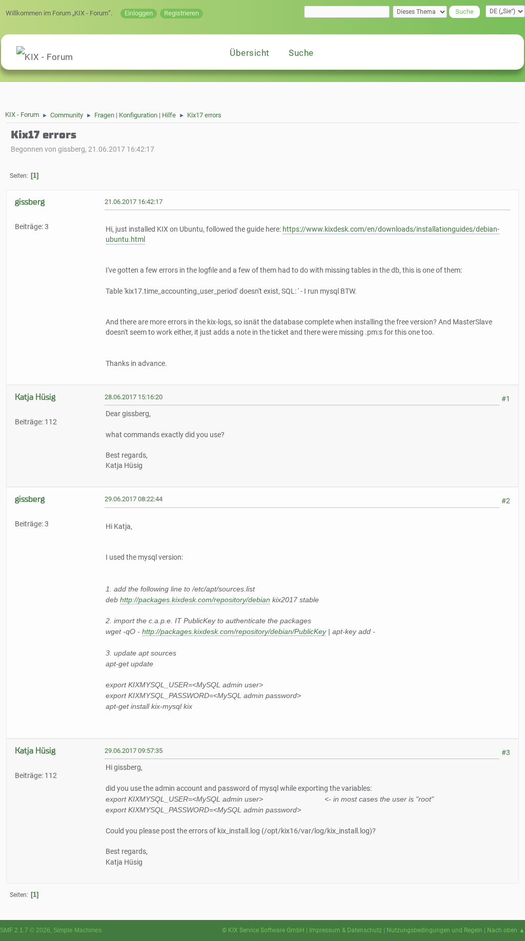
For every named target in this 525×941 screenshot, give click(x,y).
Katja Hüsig (35, 397)
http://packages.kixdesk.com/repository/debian (195, 600)
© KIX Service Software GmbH (263, 930)
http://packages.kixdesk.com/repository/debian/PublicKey (234, 631)
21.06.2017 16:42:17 (134, 202)
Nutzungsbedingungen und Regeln (434, 930)
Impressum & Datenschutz (345, 930)
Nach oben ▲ (506, 930)
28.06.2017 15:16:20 (134, 397)
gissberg (30, 201)
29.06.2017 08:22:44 (134, 499)
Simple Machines (77, 930)
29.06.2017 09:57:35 (134, 750)
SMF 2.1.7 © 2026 (25, 930)
